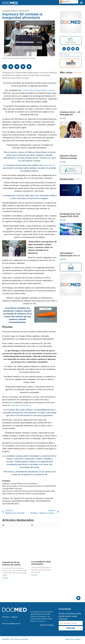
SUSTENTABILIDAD (10, 504)
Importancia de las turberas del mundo (11, 563)
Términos (5, 617)
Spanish (65, 2)
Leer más (5, 578)
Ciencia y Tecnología (20, 11)
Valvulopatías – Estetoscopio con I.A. (70, 254)
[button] (81, 3)
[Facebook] (68, 49)
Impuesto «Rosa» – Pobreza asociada (69, 156)
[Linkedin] (73, 49)
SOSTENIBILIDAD (43, 501)
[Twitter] (77, 49)
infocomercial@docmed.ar (11, 623)
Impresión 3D (18, 498)
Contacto (13, 617)
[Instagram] (64, 49)
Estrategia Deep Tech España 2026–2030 (70, 215)
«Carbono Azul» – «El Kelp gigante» (70, 113)
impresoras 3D (49, 165)
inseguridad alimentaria (19, 405)
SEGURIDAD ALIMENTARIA (23, 501)
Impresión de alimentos (34, 498)
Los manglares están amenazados (41, 562)
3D (11, 498)
